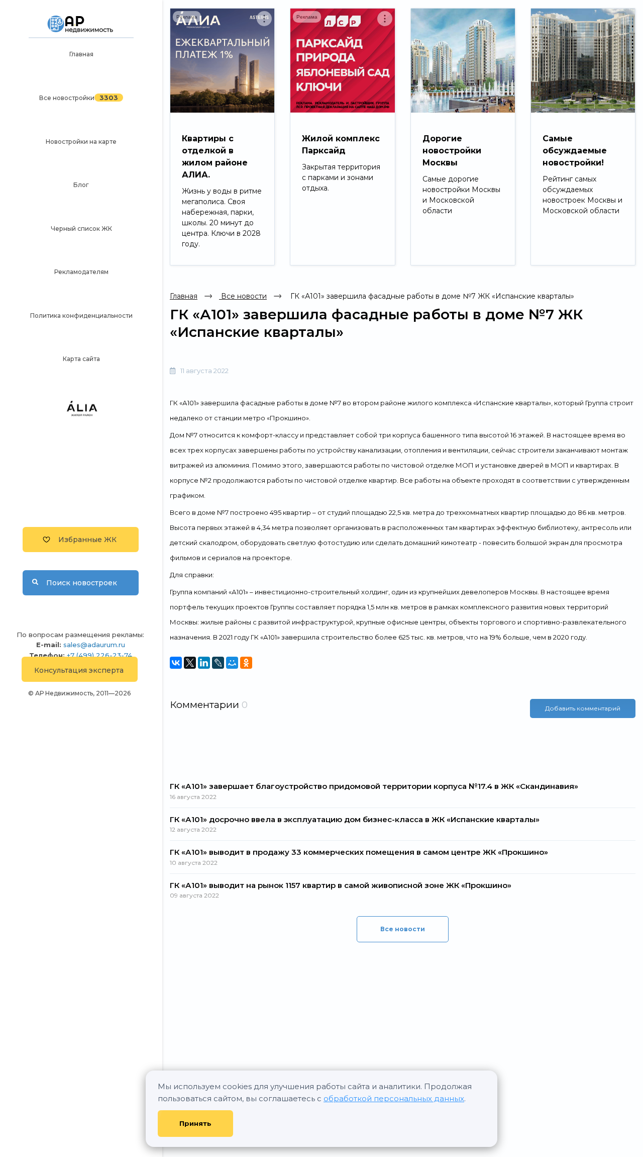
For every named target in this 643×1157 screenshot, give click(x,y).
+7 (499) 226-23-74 (99, 655)
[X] (190, 663)
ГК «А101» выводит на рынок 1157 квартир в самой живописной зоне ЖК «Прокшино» (340, 885)
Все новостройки (66, 98)
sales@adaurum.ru (94, 645)
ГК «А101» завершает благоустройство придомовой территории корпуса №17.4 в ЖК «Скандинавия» (374, 786)
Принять (195, 1123)
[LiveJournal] (218, 663)
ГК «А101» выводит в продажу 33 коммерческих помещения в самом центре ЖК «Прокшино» (359, 852)
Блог (81, 185)
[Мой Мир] (232, 663)
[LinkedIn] (204, 663)
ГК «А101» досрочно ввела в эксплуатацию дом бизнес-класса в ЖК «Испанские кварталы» (355, 819)
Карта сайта (81, 359)
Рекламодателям (81, 272)
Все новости (243, 296)
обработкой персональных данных (394, 1098)
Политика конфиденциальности (81, 315)
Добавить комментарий (582, 708)
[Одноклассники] (246, 663)
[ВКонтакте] (176, 663)
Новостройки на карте (81, 141)
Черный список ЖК (81, 228)
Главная (81, 54)
